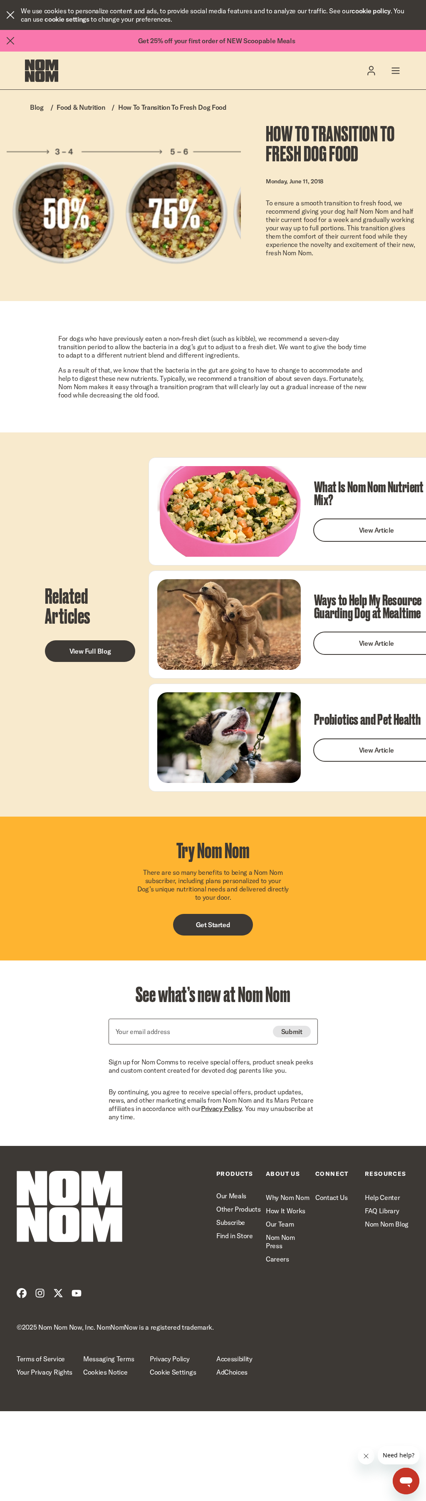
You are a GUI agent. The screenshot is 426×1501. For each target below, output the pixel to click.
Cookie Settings (173, 1372)
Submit (291, 1031)
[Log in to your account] (371, 70)
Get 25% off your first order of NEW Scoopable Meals (216, 41)
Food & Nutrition (81, 107)
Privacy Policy (221, 1108)
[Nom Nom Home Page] (69, 1206)
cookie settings (67, 19)
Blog (37, 107)
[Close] (10, 15)
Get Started (213, 925)
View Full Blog (90, 651)
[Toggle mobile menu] (395, 70)
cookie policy (371, 11)
